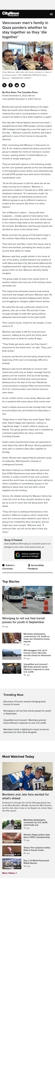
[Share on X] (4, 85)
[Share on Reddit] (17, 85)
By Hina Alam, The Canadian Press (20, 92)
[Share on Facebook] (10, 85)
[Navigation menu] (51, 14)
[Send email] (23, 85)
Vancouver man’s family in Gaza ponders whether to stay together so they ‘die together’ (25, 30)
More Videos (8, 873)
